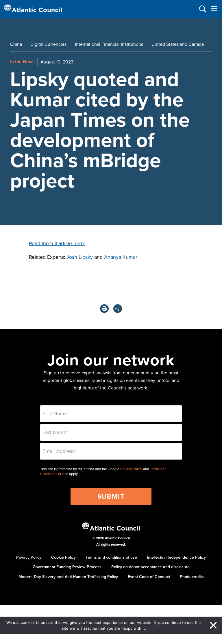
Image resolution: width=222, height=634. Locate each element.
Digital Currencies (48, 44)
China (16, 44)
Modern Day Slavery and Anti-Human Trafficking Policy (68, 577)
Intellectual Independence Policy (176, 557)
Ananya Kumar (120, 256)
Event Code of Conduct (149, 577)
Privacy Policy (131, 469)
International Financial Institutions (109, 44)
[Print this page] (104, 308)
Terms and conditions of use (111, 557)
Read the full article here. (57, 243)
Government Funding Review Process (67, 567)
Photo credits (192, 577)
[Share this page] (117, 308)
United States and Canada (177, 44)
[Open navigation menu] (214, 8)
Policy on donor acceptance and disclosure (150, 567)
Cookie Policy (63, 557)
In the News (22, 61)
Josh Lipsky (79, 256)
